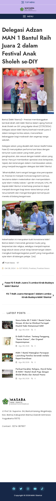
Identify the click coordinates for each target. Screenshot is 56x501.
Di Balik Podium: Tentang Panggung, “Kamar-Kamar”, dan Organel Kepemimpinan (33, 339)
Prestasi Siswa (43, 268)
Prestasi (32, 268)
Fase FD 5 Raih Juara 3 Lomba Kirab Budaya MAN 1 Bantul (29, 284)
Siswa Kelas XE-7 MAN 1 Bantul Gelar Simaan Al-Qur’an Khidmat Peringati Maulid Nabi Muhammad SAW (33, 323)
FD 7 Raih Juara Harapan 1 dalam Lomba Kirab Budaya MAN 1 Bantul (28, 295)
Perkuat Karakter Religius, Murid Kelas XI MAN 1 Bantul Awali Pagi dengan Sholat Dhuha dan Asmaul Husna (34, 371)
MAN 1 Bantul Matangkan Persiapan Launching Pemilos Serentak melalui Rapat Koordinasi (32, 355)
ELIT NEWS (23, 268)
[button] (28, 16)
